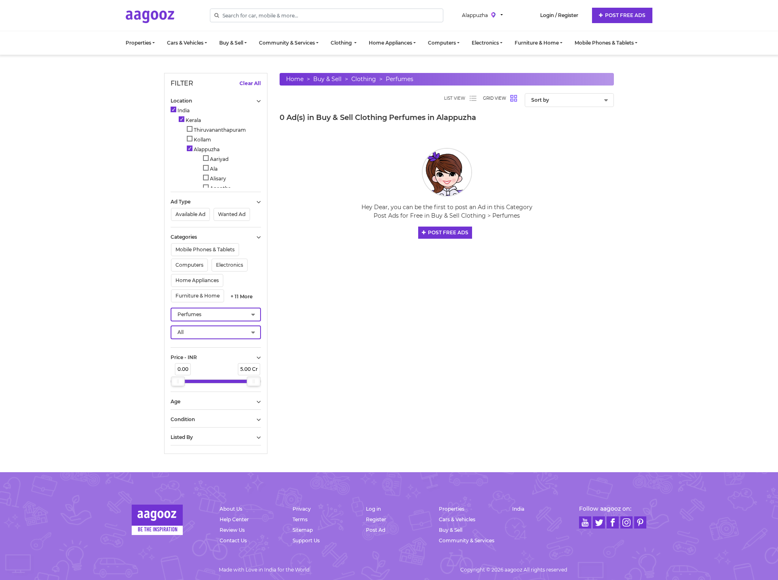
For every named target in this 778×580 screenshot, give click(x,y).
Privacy (302, 509)
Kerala (192, 120)
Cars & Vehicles (457, 519)
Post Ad (375, 530)
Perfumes (399, 79)
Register (376, 519)
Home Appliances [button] (390, 43)
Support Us (306, 540)
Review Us (232, 530)
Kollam (201, 140)
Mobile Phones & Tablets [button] (604, 43)
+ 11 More (241, 296)
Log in (373, 509)
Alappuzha (475, 15)
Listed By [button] (182, 437)
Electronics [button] (485, 43)
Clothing (363, 79)
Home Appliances (197, 280)
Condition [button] (183, 419)
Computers (189, 265)
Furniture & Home (197, 296)
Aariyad (219, 159)
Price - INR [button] (184, 357)
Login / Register (559, 15)
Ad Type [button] (180, 202)
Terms (300, 519)
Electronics (229, 265)
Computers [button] (442, 43)
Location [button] (181, 101)
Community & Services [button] (287, 43)
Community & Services (466, 540)
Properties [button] (138, 43)
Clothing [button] (342, 43)
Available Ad (190, 214)
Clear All (250, 83)
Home (295, 79)
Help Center (234, 519)
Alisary (217, 178)
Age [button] (175, 401)
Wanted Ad (232, 214)
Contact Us (233, 540)
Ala (213, 169)
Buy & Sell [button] (231, 43)
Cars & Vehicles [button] (185, 43)
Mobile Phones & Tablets (205, 249)
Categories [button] (184, 237)
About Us (231, 509)
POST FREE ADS (624, 15)
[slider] (178, 381)
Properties (451, 509)
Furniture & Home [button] (537, 43)
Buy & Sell (327, 79)
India (183, 110)
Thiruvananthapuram (219, 130)
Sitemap (303, 530)
